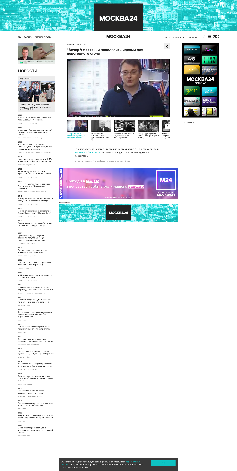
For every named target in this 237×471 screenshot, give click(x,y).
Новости (27, 71)
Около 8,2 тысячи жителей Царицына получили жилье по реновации (34, 263)
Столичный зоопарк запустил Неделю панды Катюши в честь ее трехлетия (34, 327)
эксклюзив (31, 243)
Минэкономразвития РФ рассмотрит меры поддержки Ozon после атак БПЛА (35, 288)
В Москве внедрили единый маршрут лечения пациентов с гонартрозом (34, 300)
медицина (39, 152)
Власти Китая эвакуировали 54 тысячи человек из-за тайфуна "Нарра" (35, 224)
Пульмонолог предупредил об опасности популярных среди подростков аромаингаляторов (32, 237)
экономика (29, 293)
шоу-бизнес (35, 192)
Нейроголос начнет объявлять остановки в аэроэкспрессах (31, 391)
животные (22, 332)
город (39, 138)
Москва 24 (118, 36)
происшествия (23, 123)
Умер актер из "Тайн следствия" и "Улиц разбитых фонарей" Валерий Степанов (35, 416)
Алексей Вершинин (100, 161)
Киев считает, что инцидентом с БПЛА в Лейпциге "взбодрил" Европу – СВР (35, 160)
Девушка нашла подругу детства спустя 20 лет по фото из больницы (35, 404)
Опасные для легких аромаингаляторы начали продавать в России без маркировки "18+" (35, 314)
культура (21, 421)
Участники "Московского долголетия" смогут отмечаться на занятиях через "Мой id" (35, 132)
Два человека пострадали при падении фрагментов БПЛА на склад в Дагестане (35, 364)
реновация (28, 268)
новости (112, 161)
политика (21, 165)
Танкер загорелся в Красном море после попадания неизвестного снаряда (35, 199)
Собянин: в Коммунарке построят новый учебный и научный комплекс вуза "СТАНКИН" (35, 107)
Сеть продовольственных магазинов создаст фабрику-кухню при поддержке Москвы (35, 378)
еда (28, 345)
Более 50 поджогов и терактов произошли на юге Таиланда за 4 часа (34, 172)
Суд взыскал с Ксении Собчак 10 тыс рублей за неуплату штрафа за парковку (35, 352)
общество (22, 138)
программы (79, 161)
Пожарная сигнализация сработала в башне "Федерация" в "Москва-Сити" (34, 212)
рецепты (88, 161)
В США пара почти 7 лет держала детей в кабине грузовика (35, 276)
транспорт (22, 396)
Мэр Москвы (25, 78)
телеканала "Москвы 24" (88, 152)
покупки (120, 161)
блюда (127, 161)
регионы (33, 123)
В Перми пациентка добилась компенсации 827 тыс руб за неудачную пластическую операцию (35, 146)
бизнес (20, 293)
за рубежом (30, 165)
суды (20, 152)
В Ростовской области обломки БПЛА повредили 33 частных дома (34, 118)
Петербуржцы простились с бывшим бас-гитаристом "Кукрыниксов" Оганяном (34, 186)
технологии (31, 138)
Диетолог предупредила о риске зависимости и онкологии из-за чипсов (35, 340)
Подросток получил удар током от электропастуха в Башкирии (33, 251)
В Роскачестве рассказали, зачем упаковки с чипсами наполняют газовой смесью (35, 430)
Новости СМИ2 (65, 202)
